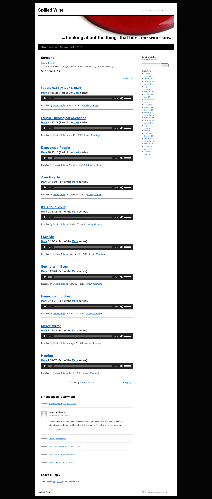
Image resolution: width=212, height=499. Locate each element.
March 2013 (148, 107)
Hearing (47, 355)
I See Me (47, 236)
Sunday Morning (91, 105)
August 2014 (148, 94)
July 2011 (147, 149)
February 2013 (149, 110)
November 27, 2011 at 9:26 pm (61, 415)
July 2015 (147, 86)
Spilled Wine (51, 10)
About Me (53, 47)
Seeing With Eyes (54, 266)
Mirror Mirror (51, 325)
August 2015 (148, 84)
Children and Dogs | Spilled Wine (62, 403)
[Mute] (121, 98)
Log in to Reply (55, 429)
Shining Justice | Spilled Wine (61, 462)
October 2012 (149, 117)
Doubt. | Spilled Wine (57, 438)
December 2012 (149, 112)
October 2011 (149, 143)
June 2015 (147, 89)
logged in (57, 481)
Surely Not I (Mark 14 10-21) (61, 88)
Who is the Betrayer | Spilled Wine (62, 454)
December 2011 (149, 138)
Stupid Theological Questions (63, 117)
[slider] (128, 98)
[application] (87, 98)
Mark (44, 92)
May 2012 (147, 130)
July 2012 (147, 125)
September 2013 (149, 99)
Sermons (64, 47)
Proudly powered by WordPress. (156, 492)
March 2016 (148, 78)
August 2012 (148, 123)
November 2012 (149, 115)
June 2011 (147, 151)
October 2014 (149, 91)
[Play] (44, 98)
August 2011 (148, 146)
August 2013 (148, 102)
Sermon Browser (87, 382)
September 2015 (149, 81)
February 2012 (149, 136)
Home (43, 47)
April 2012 (148, 133)
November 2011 (149, 141)
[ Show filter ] (47, 62)
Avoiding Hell (51, 177)
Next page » (127, 77)
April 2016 (148, 76)
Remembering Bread (57, 296)
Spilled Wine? (76, 47)
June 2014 (147, 97)
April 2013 (148, 104)
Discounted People (55, 147)
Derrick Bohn (59, 105)
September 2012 (149, 120)
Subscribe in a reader (149, 59)
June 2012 (147, 128)
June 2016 (147, 73)
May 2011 (147, 154)
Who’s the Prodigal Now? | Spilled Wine (65, 446)
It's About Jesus (53, 207)
